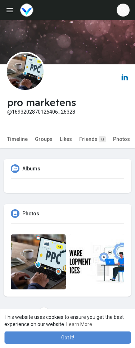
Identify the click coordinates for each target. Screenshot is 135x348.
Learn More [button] (79, 324)
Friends (91, 139)
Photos (121, 139)
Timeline (17, 139)
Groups (44, 139)
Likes (66, 139)
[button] (123, 10)
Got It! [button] (67, 337)
